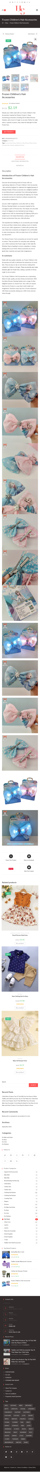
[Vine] (5, 1161)
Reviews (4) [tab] (20, 165)
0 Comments (26, 1345)
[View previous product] (3, 34)
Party (31, 1429)
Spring (14, 1435)
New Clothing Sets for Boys (20, 996)
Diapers (6, 1201)
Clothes (17, 1412)
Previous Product (9, 34)
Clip (23, 143)
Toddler (15, 1439)
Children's (19, 143)
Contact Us (8, 1391)
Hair (8, 145)
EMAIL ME (12, 1326)
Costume (8, 1415)
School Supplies (8, 1234)
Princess (22, 145)
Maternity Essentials (10, 1231)
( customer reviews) (14, 103)
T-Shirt (6, 1239)
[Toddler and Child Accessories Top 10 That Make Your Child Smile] (6, 1352)
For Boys (4, 1139)
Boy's (6, 1408)
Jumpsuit (15, 1425)
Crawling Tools (8, 1198)
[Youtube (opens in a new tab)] (24, 2)
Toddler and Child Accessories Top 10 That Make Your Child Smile (20, 1098)
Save (11, 869)
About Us (6, 1467)
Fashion (22, 1418)
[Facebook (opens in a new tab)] (12, 2)
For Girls (27, 933)
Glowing (4, 145)
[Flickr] (34, 1155)
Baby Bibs (7, 1178)
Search (4, 1082)
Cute (23, 1415)
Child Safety (7, 1183)
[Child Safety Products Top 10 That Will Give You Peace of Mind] (6, 1342)
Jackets (6, 1225)
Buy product (9, 131)
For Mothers (5, 1144)
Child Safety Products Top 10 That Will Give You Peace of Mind (19, 1096)
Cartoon (14, 1408)
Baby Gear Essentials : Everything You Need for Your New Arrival (20, 1103)
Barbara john (5, 1116)
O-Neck (16, 1429)
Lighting (17, 145)
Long (29, 1425)
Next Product (31, 34)
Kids (22, 1425)
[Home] (2, 23)
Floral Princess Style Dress (20, 935)
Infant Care (7, 1222)
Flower (14, 1422)
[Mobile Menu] (37, 10)
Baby (20, 1405)
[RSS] (17, 1161)
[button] (35, 39)
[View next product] (36, 34)
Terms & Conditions (10, 1393)
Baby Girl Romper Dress (20, 1061)
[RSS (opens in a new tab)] (29, 2)
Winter (18, 1442)
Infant (7, 1425)
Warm (23, 1439)
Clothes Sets (7, 1186)
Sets (30, 1432)
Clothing (26, 1412)
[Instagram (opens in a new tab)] (20, 2)
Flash (30, 143)
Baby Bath (7, 1175)
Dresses (23, 933)
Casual (22, 1408)
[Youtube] (11, 1161)
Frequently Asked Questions (13, 1396)
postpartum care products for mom (20, 1116)
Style (21, 1435)
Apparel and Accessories (11, 1172)
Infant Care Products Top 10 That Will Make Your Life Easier (18, 1101)
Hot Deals (10, 140)
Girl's (28, 1422)
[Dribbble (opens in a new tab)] (17, 2)
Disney (27, 143)
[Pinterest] (28, 1155)
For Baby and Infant (7, 1137)
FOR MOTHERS (9, 1372)
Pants (24, 1429)
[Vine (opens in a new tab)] (27, 2)
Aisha (13, 143)
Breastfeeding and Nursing (11, 1180)
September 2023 (7, 1126)
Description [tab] (20, 157)
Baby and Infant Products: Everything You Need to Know (17, 1105)
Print (15, 1432)
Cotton (16, 1415)
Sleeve (7, 1435)
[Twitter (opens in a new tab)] (10, 2)
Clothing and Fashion (15, 933)
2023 (6, 1405)
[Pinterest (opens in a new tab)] (15, 2)
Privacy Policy (32, 1467)
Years (26, 1442)
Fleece (31, 1418)
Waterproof (9, 1442)
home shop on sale (14, 1332)
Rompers (23, 1432)
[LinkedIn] (22, 1155)
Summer (29, 1435)
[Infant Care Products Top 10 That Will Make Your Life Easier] (6, 1361)
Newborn (8, 1429)
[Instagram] (17, 1155)
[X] (5, 1155)
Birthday (28, 1405)
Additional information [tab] (19, 161)
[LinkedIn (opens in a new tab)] (22, 2)
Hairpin (12, 145)
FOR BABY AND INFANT (12, 1380)
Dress (7, 1418)
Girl (22, 1422)
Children (31, 1408)
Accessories (8, 143)
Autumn (13, 1405)
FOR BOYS (8, 1377)
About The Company (11, 1388)
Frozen (34, 143)
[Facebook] (11, 1155)
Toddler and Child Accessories (12, 1242)
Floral (7, 1422)
